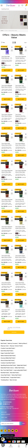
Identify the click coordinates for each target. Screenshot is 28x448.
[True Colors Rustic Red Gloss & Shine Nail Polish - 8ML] (7, 277)
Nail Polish (4, 343)
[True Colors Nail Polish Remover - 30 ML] (7, 51)
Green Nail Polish (5, 375)
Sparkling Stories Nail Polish (8, 365)
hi (9, 430)
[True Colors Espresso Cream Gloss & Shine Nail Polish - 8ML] (7, 221)
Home (2, 30)
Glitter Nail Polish (19, 367)
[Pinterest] (16, 430)
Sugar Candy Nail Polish (7, 353)
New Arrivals (13, 380)
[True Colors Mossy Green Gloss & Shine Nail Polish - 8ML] (21, 138)
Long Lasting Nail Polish (20, 370)
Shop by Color (5, 346)
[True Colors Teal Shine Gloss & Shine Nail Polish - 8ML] (21, 80)
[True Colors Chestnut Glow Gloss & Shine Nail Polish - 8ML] (7, 109)
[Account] (19, 5)
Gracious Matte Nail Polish (8, 358)
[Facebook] (5, 430)
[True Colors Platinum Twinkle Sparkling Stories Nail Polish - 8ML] (21, 51)
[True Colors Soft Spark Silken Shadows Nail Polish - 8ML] (7, 304)
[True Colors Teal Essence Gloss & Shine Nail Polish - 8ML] (21, 194)
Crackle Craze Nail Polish (8, 348)
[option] (14, 2)
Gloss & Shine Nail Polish (7, 360)
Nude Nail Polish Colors (7, 367)
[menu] (1, 5)
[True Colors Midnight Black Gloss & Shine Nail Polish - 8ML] (7, 80)
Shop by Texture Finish (16, 346)
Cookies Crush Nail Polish (8, 363)
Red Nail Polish (5, 372)
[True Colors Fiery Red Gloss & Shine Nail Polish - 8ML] (7, 194)
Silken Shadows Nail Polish (8, 355)
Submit (23, 423)
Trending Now (5, 380)
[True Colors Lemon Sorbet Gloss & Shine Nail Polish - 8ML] (21, 221)
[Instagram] (1, 430)
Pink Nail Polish (5, 377)
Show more (14, 332)
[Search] (14, 9)
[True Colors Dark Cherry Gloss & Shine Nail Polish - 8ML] (7, 138)
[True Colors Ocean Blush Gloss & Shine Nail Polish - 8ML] (21, 250)
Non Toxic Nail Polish (6, 370)
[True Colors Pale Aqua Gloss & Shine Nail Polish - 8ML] (7, 250)
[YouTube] (12, 430)
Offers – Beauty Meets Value (11, 30)
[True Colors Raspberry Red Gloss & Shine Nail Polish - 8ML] (21, 109)
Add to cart (7, 70)
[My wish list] (22, 5)
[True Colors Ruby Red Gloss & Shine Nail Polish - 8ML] (7, 165)
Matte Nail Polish (21, 365)
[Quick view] (12, 47)
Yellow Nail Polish (16, 375)
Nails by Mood (23, 343)
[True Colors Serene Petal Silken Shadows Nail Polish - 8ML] (21, 304)
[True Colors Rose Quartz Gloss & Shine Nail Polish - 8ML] (21, 277)
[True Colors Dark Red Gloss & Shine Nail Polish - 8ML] (21, 165)
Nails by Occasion (13, 343)
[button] (13, 42)
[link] (14, 20)
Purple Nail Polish (15, 377)
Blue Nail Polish (14, 372)
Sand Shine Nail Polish (7, 350)
